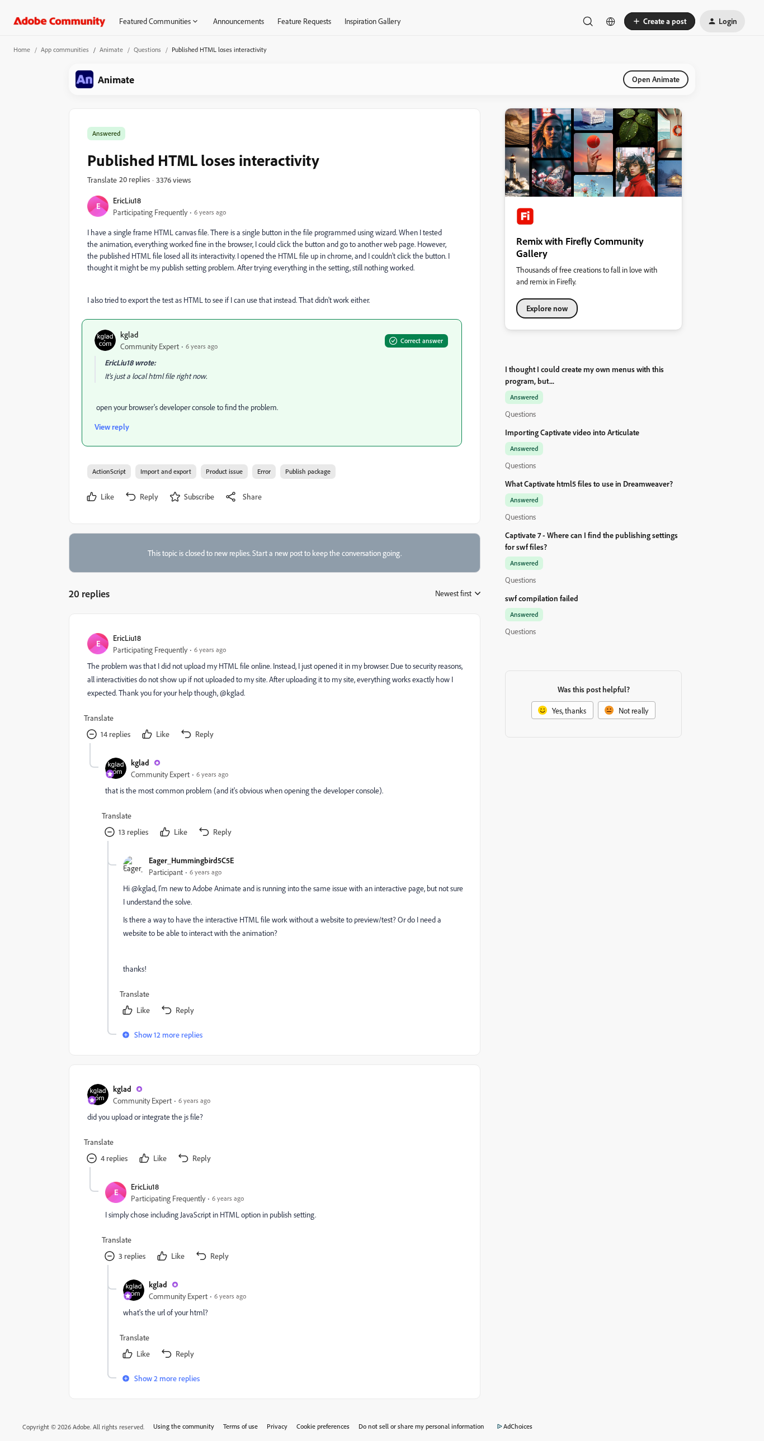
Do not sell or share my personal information (421, 1426)
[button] (659, 21)
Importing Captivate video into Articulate (572, 432)
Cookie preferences (323, 1426)
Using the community (183, 1426)
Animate (111, 49)
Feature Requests (304, 21)
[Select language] (611, 21)
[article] (274, 687)
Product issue (224, 471)
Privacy (277, 1426)
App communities (65, 49)
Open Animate (656, 79)
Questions (147, 49)
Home (21, 49)
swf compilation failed (541, 598)
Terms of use (240, 1426)
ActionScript (109, 471)
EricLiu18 (127, 200)
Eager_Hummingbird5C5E (191, 860)
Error (264, 471)
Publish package (308, 471)
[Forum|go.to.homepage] (59, 21)
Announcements (238, 21)
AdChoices (517, 1426)
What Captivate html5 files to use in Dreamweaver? (589, 483)
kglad (129, 334)
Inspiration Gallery (372, 21)
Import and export (165, 471)
